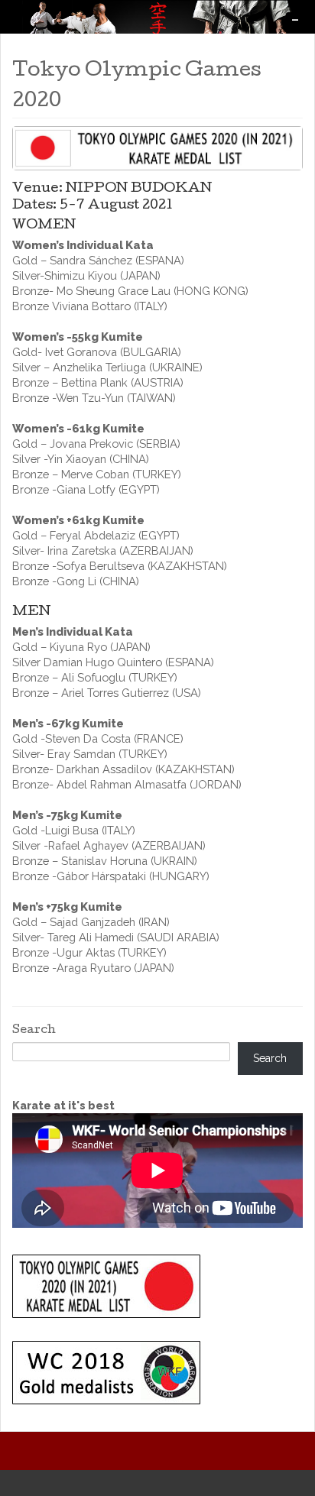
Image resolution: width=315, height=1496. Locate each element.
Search (34, 1031)
